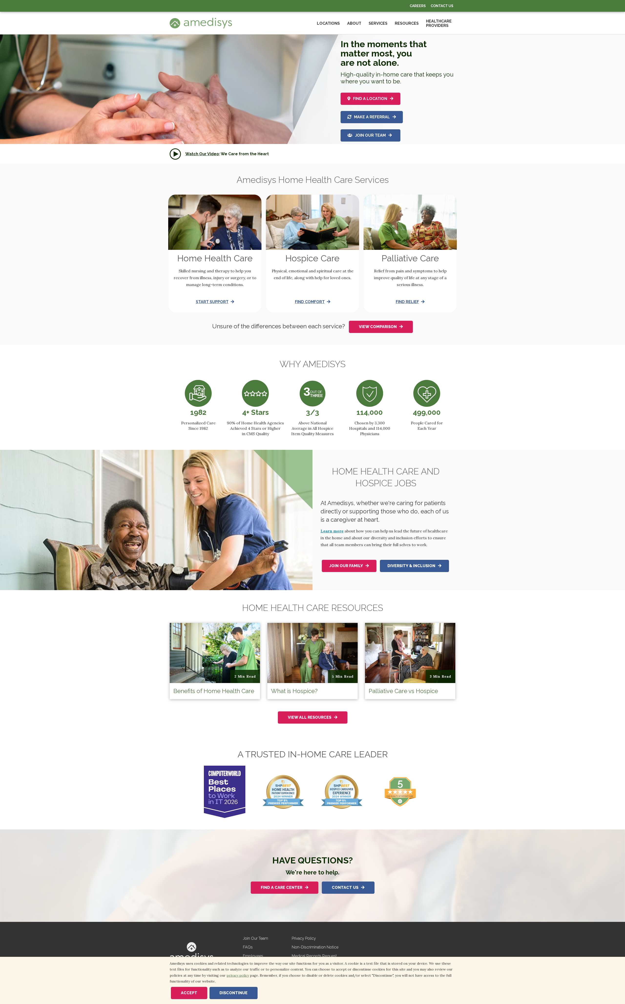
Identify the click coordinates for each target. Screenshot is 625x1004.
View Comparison (378, 326)
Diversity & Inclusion (411, 565)
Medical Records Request (314, 956)
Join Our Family (346, 565)
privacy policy (238, 975)
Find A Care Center (282, 887)
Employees (253, 956)
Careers (418, 6)
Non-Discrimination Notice (315, 947)
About (354, 23)
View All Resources (310, 717)
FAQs (248, 947)
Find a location (370, 98)
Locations (328, 23)
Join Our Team (370, 135)
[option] (312, 99)
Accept (189, 993)
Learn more (332, 531)
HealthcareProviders (439, 23)
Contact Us (442, 6)
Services (378, 23)
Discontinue (233, 993)
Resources (407, 23)
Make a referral (372, 117)
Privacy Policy (304, 938)
